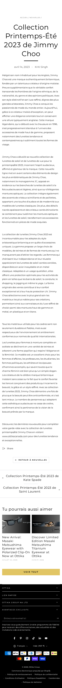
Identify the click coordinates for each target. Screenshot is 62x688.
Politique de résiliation (32, 682)
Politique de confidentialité (46, 674)
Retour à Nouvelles (33, 460)
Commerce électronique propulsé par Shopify (31, 671)
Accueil (24, 17)
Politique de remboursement (19, 674)
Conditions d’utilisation (15, 678)
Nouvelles (35, 17)
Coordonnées (54, 678)
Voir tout (31, 572)
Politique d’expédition (36, 678)
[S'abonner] (58, 618)
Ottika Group (34, 667)
